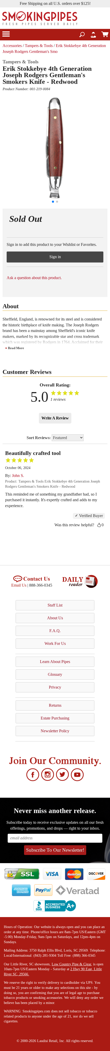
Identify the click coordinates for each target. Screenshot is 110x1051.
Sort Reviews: (39, 438)
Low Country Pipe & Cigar (71, 964)
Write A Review (55, 418)
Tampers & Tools (39, 45)
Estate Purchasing (55, 718)
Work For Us (55, 643)
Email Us (18, 585)
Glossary (55, 674)
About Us (55, 618)
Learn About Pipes (55, 661)
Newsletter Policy (55, 731)
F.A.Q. (55, 631)
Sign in (55, 257)
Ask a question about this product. (34, 278)
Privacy (55, 687)
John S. (18, 475)
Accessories (12, 45)
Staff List (55, 605)
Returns (55, 705)
